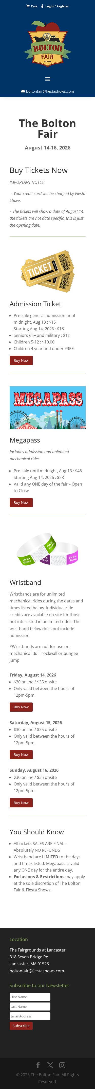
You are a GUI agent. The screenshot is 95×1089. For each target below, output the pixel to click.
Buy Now (21, 360)
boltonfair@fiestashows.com (50, 91)
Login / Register (57, 6)
